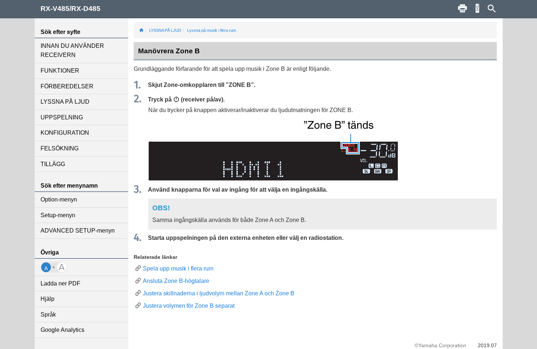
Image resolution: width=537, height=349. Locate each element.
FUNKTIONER (60, 71)
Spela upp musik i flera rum (178, 268)
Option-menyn (59, 199)
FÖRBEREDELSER (67, 86)
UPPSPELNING (62, 117)
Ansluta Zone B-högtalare (176, 281)
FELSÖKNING (60, 148)
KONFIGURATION (65, 133)
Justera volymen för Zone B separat (189, 306)
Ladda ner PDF (60, 283)
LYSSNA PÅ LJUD (65, 102)
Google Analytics (62, 330)
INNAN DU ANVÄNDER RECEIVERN (72, 50)
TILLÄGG (53, 164)
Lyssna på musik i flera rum (211, 30)
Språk (48, 314)
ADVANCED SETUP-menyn (78, 230)
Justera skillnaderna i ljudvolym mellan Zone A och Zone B (218, 293)
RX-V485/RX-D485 (70, 8)
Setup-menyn (58, 215)
